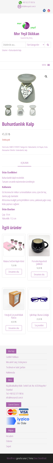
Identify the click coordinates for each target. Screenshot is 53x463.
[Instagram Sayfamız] (48, 10)
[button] (44, 65)
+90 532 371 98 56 (29, 2)
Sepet (8, 446)
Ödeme (9, 441)
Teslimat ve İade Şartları (15, 367)
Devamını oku (14, 271)
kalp (26, 150)
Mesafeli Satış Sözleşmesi (16, 362)
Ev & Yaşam (40, 147)
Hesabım (9, 436)
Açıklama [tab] (24, 162)
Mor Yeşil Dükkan (26, 33)
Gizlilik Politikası (12, 357)
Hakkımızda (10, 372)
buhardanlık (20, 150)
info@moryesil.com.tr (29, 6)
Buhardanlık (32, 147)
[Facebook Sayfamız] (44, 10)
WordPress (11, 458)
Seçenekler (39, 325)
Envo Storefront (40, 458)
